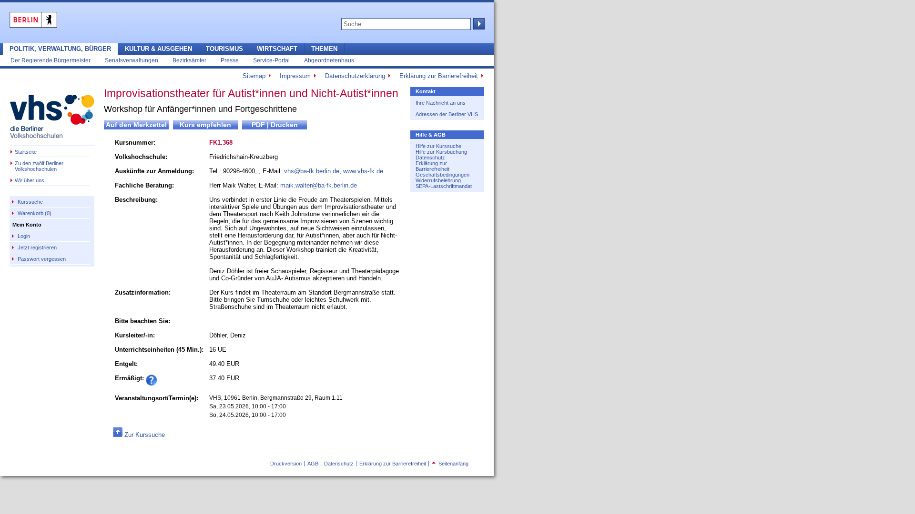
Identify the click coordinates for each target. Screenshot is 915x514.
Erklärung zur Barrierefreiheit (438, 75)
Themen (324, 48)
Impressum (295, 75)
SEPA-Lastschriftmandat (444, 186)
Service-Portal (271, 60)
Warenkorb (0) (34, 213)
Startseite (26, 152)
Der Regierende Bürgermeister (50, 60)
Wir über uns (29, 180)
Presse (230, 60)
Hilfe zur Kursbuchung (441, 152)
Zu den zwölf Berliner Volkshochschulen (39, 166)
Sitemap (254, 75)
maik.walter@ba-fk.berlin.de (318, 185)
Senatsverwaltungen (131, 60)
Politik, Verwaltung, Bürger (60, 48)
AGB (312, 463)
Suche (478, 24)
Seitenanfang (450, 463)
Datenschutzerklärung (355, 75)
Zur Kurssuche (144, 434)
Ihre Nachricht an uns (441, 103)
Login (24, 236)
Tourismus (224, 48)
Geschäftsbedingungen (442, 175)
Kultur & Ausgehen (158, 48)
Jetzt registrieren (37, 247)
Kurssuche (30, 202)
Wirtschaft (277, 48)
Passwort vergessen (42, 259)
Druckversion (286, 463)
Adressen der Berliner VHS (447, 114)
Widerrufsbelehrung (438, 180)
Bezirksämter (189, 60)
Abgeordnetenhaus (329, 60)
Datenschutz (430, 157)
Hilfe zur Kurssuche (438, 146)
